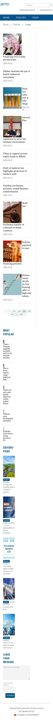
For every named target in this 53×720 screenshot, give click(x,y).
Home (6, 17)
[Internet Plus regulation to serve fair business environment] (12, 126)
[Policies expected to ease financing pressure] (12, 251)
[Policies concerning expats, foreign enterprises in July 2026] (9, 548)
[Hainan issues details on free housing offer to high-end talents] (12, 284)
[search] (50, 5)
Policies (21, 17)
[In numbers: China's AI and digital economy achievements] (9, 624)
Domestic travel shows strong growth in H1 (8, 435)
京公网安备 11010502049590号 (28, 715)
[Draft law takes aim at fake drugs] (12, 98)
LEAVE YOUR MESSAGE (8, 658)
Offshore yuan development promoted (8, 417)
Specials (8, 23)
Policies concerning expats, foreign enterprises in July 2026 (8, 569)
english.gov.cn (46, 10)
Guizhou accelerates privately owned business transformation (15, 188)
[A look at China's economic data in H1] (9, 589)
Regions (39, 23)
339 (12, 314)
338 (29, 311)
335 (14, 311)
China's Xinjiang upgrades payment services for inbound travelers (7, 351)
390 (21, 314)
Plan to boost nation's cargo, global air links (6, 374)
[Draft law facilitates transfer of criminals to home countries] (12, 212)
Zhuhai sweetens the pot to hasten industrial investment (16, 74)
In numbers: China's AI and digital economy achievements (8, 643)
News (35, 17)
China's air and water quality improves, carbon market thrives (7, 397)
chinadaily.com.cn (27, 10)
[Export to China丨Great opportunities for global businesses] (9, 507)
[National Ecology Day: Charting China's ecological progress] (9, 466)
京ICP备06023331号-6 (26, 711)
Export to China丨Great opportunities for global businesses (9, 528)
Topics (23, 23)
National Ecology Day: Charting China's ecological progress (9, 487)
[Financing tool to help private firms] (12, 44)
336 (19, 311)
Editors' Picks (8, 449)
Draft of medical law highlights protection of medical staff (15, 171)
